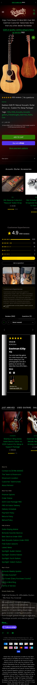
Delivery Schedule (9, 509)
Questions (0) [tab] (27, 316)
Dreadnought (13, 115)
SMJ (13, 197)
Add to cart (18, 137)
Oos (3, 117)
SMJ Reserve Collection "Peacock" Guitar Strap (12, 201)
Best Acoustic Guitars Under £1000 (15, 540)
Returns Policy (7, 516)
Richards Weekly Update (11, 571)
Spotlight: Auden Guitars (11, 551)
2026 (13, 112)
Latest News (7, 547)
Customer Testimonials (11, 482)
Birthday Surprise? (9, 575)
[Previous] (5, 330)
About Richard (7, 485)
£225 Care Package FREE (12, 502)
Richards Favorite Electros (12, 533)
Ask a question (18, 263)
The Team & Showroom (11, 474)
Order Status (7, 498)
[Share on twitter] (14, 373)
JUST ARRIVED (8, 407)
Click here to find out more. (18, 129)
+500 (9, 112)
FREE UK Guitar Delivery (11, 505)
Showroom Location (10, 478)
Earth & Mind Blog (9, 582)
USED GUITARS (24, 407)
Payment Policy (8, 513)
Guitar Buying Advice (10, 529)
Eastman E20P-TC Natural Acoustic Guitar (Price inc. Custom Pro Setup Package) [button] (16, 388)
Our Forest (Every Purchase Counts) (16, 578)
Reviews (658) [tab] (10, 316)
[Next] (32, 330)
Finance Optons (8, 494)
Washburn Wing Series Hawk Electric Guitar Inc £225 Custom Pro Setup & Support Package (12, 443)
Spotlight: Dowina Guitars (12, 555)
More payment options (18, 148)
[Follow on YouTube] (13, 633)
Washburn (13, 436)
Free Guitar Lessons (10, 544)
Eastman (4, 102)
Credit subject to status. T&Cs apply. (18, 132)
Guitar (30, 115)
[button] (7, 97)
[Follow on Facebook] (3, 633)
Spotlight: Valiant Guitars (12, 562)
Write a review (18, 258)
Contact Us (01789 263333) (12, 471)
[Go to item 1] (11, 275)
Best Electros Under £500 (12, 536)
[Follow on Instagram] (8, 633)
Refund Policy (7, 520)
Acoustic (19, 112)
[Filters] (9, 322)
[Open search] (4, 322)
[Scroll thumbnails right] (32, 275)
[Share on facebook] (10, 373)
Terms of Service (9, 586)
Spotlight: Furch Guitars (11, 558)
